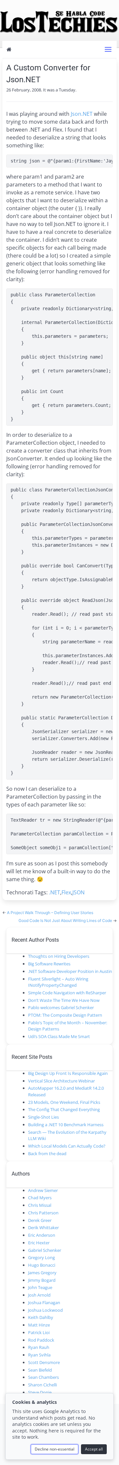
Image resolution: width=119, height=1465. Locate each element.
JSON (78, 892)
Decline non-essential (54, 1449)
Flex (66, 892)
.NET (54, 892)
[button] (108, 49)
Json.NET (82, 113)
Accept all (94, 1449)
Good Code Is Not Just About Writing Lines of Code (66, 920)
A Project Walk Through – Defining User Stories (50, 912)
